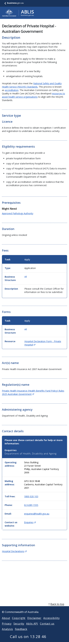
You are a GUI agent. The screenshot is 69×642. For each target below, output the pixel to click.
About (6, 618)
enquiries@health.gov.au (36, 513)
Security (18, 623)
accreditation (11, 90)
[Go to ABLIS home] (18, 12)
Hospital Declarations (14, 551)
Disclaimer (34, 618)
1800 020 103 (31, 496)
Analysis (7, 629)
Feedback (21, 629)
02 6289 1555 (31, 505)
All (25, 276)
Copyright (19, 618)
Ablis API (32, 623)
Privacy (7, 623)
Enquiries (30, 522)
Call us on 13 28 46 (28, 636)
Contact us (47, 623)
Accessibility (51, 618)
